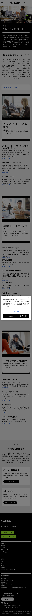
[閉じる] (28, 297)
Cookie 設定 (16, 311)
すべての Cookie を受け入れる (22, 316)
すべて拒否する (9, 316)
